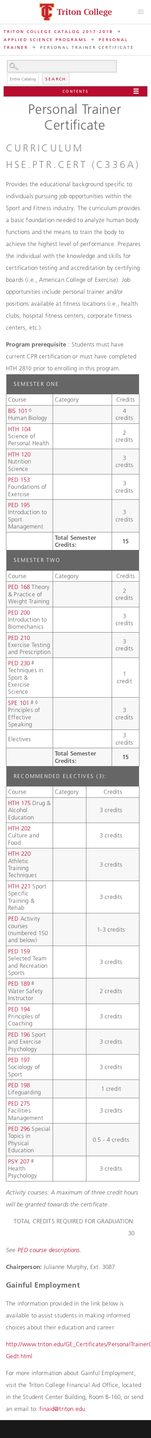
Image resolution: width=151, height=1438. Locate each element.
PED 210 (19, 637)
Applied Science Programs (45, 39)
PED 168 (19, 586)
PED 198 (19, 1085)
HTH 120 (19, 454)
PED (14, 918)
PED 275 (19, 1103)
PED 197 (19, 1059)
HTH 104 (19, 429)
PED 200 (19, 612)
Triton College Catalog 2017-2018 (58, 31)
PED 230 (19, 663)
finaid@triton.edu (62, 1408)
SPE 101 (18, 702)
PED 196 (19, 1034)
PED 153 (19, 479)
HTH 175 (19, 803)
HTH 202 (19, 828)
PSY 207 (18, 1161)
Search (55, 79)
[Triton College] (75, 12)
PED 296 (19, 1128)
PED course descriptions (49, 1250)
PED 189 (19, 983)
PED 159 (19, 951)
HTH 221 (19, 886)
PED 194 (19, 1009)
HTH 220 (19, 853)
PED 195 (19, 505)
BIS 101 (17, 410)
